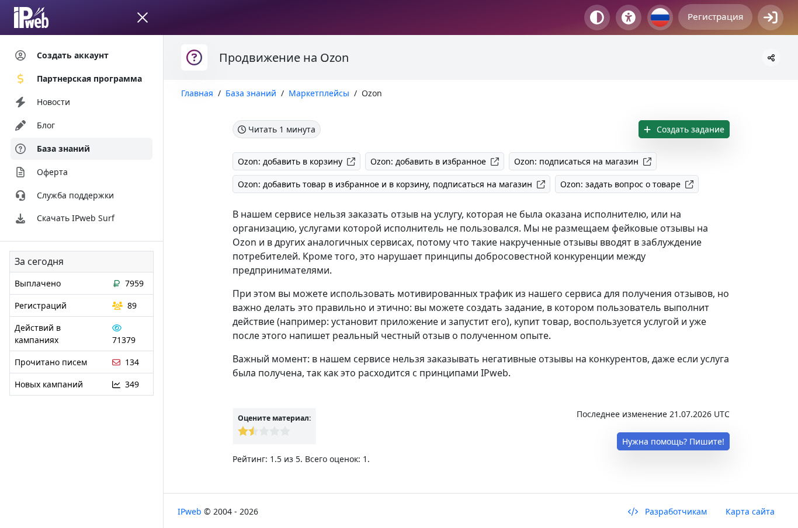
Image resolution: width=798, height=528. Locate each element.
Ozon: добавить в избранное (428, 161)
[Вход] (770, 17)
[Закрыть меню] (143, 17)
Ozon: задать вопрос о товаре (620, 184)
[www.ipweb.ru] (42, 17)
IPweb (191, 511)
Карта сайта (750, 511)
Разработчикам (675, 511)
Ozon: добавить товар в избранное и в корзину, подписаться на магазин (385, 184)
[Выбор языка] (660, 17)
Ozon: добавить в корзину (290, 161)
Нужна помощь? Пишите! (673, 441)
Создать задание (689, 129)
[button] (771, 57)
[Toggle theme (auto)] (597, 17)
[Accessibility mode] (628, 17)
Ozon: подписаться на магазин (576, 161)
